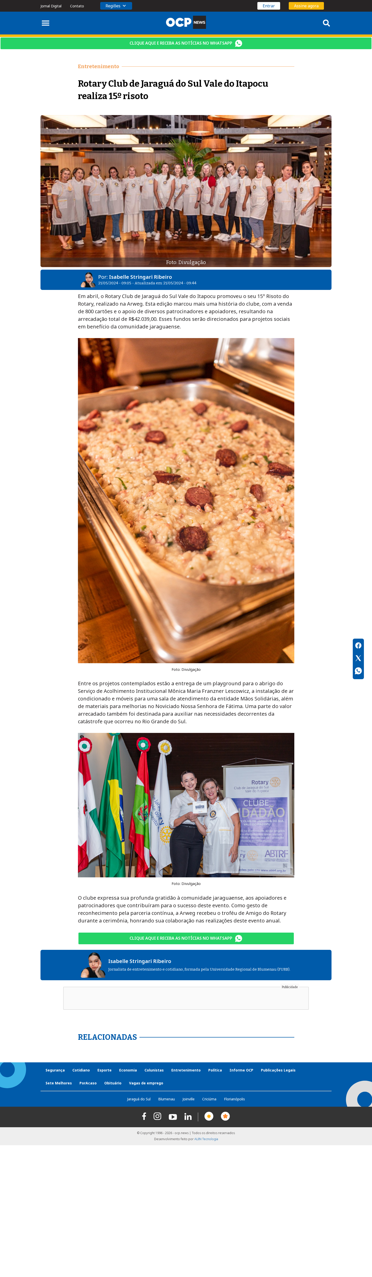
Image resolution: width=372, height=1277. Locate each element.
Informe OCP (241, 1070)
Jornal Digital (50, 6)
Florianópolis (234, 1099)
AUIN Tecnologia (206, 1139)
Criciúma (209, 1099)
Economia (128, 1070)
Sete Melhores (59, 1083)
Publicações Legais (278, 1070)
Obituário (112, 1083)
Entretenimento (186, 1070)
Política (215, 1070)
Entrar (269, 6)
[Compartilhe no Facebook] (358, 646)
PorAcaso (88, 1083)
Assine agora (306, 6)
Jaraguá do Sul (139, 1099)
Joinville (188, 1099)
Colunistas (154, 1070)
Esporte (104, 1070)
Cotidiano (81, 1070)
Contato (77, 6)
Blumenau (166, 1099)
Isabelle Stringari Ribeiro (140, 276)
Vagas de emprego (146, 1083)
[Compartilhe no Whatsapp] (358, 671)
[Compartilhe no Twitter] (358, 658)
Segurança (55, 1070)
